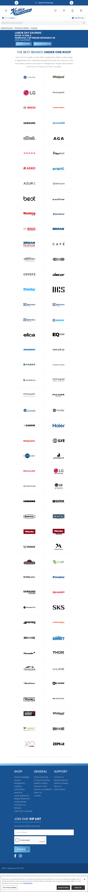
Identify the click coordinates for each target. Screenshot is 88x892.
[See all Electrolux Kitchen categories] (29, 305)
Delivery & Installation (43, 789)
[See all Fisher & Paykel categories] (58, 365)
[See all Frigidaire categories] (58, 92)
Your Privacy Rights (9, 887)
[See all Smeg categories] (29, 623)
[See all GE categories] (29, 77)
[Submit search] (84, 23)
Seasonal (18, 792)
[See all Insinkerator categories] (29, 456)
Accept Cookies (63, 887)
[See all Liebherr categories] (29, 501)
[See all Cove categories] (58, 259)
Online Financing (41, 777)
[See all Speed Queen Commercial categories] (58, 623)
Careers (37, 795)
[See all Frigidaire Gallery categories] (58, 380)
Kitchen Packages (21, 777)
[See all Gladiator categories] (29, 425)
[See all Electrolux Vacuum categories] (29, 320)
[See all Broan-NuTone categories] (29, 244)
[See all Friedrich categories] (29, 380)
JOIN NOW (21, 849)
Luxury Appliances (21, 795)
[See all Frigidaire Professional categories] (29, 395)
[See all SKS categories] (58, 607)
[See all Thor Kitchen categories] (58, 653)
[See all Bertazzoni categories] (58, 183)
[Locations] (64, 10)
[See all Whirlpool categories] (58, 77)
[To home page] (21, 10)
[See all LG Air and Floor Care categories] (58, 471)
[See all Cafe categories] (58, 244)
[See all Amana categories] (29, 153)
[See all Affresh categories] (29, 138)
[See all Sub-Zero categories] (29, 638)
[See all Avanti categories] (58, 168)
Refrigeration (19, 783)
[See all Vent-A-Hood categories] (29, 683)
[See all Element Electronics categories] (58, 320)
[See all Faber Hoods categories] (29, 365)
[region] (44, 884)
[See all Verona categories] (58, 683)
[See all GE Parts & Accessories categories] (29, 410)
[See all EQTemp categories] (58, 334)
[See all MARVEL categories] (29, 516)
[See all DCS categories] (58, 290)
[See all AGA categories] (58, 138)
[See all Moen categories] (29, 547)
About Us (38, 792)
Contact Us (59, 777)
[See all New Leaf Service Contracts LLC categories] (58, 562)
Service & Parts (40, 786)
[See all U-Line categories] (58, 669)
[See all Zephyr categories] (58, 744)
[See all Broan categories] (58, 229)
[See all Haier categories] (58, 425)
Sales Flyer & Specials (23, 811)
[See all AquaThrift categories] (58, 153)
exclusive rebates (42, 43)
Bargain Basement (22, 798)
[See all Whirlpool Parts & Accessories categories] (29, 729)
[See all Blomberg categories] (29, 214)
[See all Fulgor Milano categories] (58, 395)
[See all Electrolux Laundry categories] (58, 305)
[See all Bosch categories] (29, 108)
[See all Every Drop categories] (58, 350)
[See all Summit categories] (58, 638)
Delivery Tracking (61, 783)
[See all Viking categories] (29, 699)
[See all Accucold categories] (58, 123)
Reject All (78, 887)
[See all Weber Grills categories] (29, 714)
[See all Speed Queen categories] (58, 108)
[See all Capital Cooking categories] (29, 259)
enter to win (24, 43)
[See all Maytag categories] (58, 516)
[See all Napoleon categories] (29, 562)
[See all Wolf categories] (58, 729)
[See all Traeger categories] (29, 668)
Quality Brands (20, 802)
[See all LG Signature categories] (29, 486)
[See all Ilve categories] (58, 441)
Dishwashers (19, 789)
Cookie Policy (28, 883)
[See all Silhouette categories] (29, 607)
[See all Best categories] (29, 198)
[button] (6, 10)
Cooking (17, 786)
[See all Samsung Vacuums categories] (29, 592)
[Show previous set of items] (16, 3)
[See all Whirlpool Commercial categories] (58, 714)
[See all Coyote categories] (29, 274)
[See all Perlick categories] (29, 577)
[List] (55, 10)
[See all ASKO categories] (29, 168)
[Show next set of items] (71, 3)
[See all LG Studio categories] (58, 486)
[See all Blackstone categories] (58, 198)
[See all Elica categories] (29, 334)
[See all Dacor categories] (58, 274)
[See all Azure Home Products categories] (29, 183)
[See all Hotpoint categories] (29, 441)
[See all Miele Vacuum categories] (58, 532)
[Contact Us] (72, 10)
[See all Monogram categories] (58, 547)
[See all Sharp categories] (58, 592)
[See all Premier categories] (58, 577)
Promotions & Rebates (45, 3)
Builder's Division (41, 783)
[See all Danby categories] (29, 290)
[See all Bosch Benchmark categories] (29, 229)
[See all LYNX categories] (58, 501)
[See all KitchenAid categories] (29, 471)
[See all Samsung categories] (29, 123)
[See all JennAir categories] (58, 456)
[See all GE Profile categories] (58, 410)
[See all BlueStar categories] (58, 214)
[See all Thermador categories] (29, 653)
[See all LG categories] (29, 92)
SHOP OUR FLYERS (61, 44)
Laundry (17, 780)
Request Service (61, 780)
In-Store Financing (41, 780)
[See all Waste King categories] (58, 698)
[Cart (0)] (81, 10)
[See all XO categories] (29, 744)
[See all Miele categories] (29, 532)
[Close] (84, 879)
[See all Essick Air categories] (29, 350)
